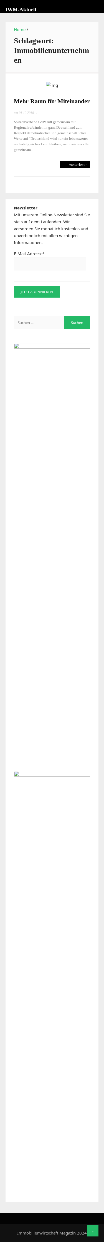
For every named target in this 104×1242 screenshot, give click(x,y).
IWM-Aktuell (21, 9)
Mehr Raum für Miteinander (52, 101)
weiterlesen (78, 164)
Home (20, 29)
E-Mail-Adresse (29, 253)
